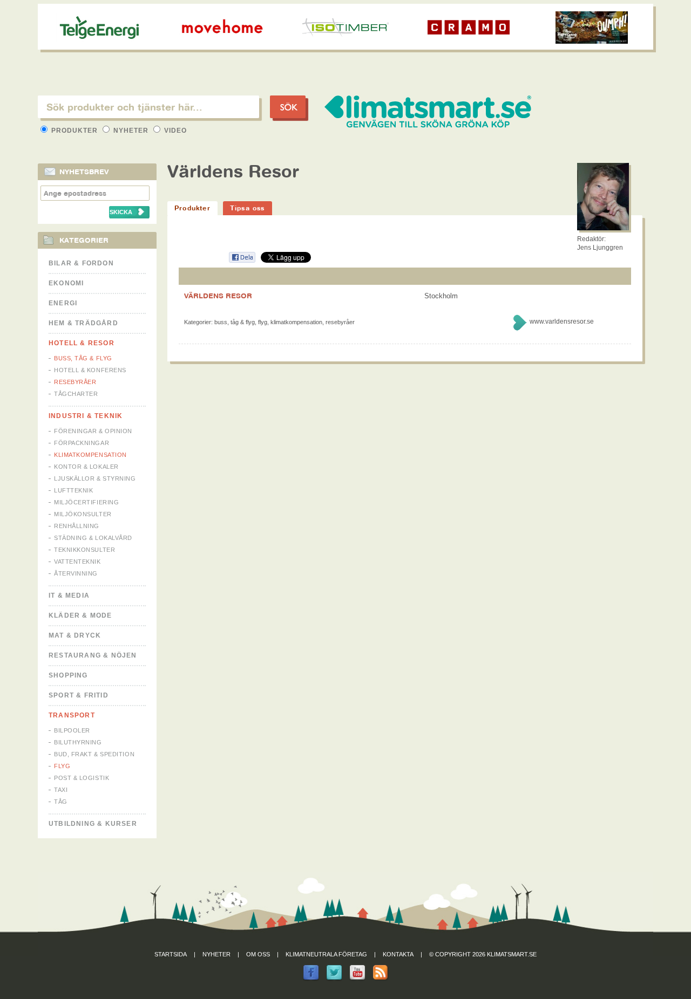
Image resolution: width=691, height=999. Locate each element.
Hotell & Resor (81, 343)
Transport (72, 715)
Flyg (62, 766)
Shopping (68, 675)
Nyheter (131, 130)
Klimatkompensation (90, 454)
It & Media (69, 595)
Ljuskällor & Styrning (95, 478)
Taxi (60, 789)
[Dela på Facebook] (242, 261)
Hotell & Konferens (90, 370)
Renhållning (76, 526)
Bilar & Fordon (81, 263)
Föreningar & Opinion (93, 431)
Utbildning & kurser (93, 823)
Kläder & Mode (80, 615)
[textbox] (148, 106)
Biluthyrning (78, 742)
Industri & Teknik (86, 416)
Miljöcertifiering (86, 502)
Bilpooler (72, 730)
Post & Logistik (81, 778)
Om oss (258, 954)
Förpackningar (81, 443)
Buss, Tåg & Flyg (83, 358)
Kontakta (398, 954)
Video (174, 130)
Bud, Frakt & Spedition (94, 754)
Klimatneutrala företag (326, 954)
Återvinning (76, 573)
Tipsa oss (247, 208)
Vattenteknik (77, 561)
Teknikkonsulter (84, 549)
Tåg (60, 801)
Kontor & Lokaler (86, 466)
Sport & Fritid (79, 695)
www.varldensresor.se (562, 321)
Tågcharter (76, 394)
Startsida (170, 954)
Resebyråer (75, 382)
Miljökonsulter (83, 514)
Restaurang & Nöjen (93, 655)
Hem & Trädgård (83, 323)
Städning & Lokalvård (93, 538)
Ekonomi (66, 283)
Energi (63, 303)
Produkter (74, 130)
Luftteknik (73, 490)
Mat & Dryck (75, 635)
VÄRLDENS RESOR (218, 295)
